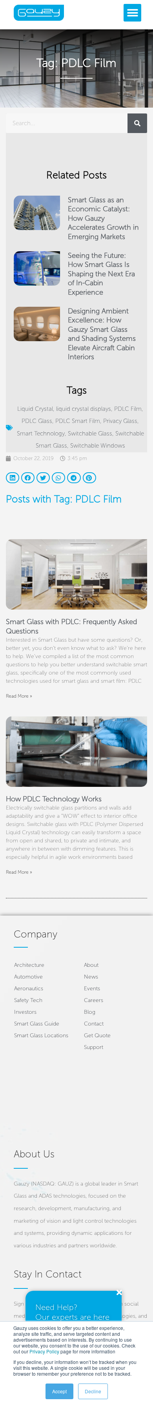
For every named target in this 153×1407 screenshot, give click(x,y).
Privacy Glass (120, 421)
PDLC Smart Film (77, 421)
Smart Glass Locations (41, 1035)
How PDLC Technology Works (54, 799)
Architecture (29, 965)
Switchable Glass (90, 433)
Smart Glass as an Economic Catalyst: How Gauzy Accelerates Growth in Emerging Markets (103, 218)
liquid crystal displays (83, 408)
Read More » (19, 696)
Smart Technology (41, 433)
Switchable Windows (97, 445)
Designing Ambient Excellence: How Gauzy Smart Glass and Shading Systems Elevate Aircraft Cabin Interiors (102, 334)
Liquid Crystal (35, 408)
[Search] (137, 123)
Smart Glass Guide (36, 1023)
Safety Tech (28, 1000)
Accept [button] (59, 1391)
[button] (132, 13)
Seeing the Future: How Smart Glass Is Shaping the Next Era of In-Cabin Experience (101, 274)
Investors (25, 1012)
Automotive (28, 976)
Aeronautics (28, 988)
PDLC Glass (37, 421)
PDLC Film (128, 408)
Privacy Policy (44, 1351)
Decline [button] (93, 1391)
